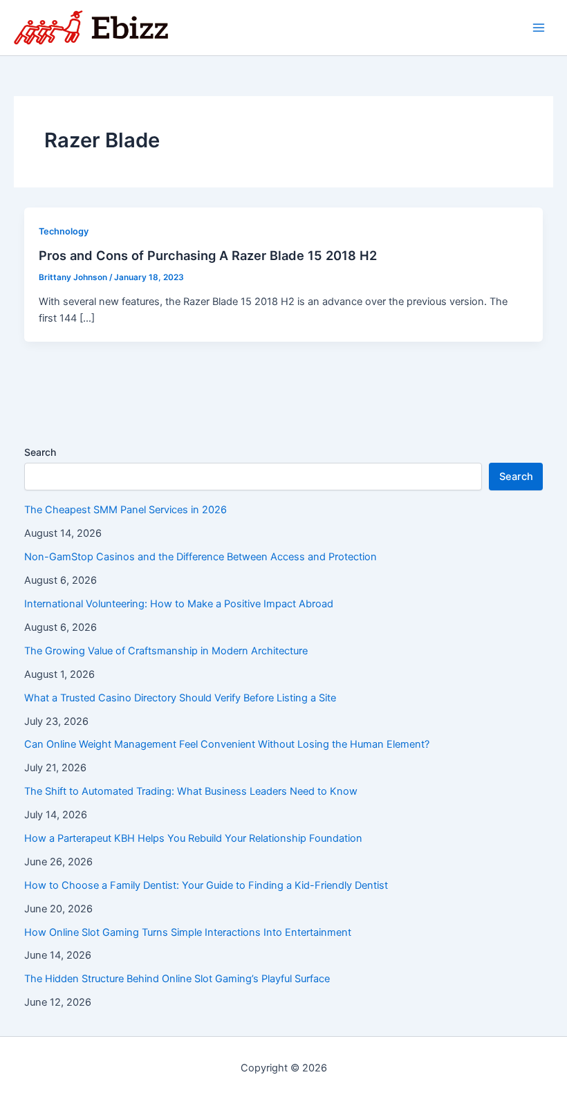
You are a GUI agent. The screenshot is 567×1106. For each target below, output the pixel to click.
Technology (64, 231)
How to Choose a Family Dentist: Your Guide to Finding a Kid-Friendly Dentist (206, 885)
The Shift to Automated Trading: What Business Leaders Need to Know (190, 791)
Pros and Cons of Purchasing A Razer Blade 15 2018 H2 (208, 255)
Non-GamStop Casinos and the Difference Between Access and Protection (200, 557)
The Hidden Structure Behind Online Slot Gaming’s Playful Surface (177, 979)
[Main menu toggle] (538, 27)
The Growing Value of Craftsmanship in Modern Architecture (166, 651)
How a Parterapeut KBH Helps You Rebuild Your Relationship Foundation (193, 838)
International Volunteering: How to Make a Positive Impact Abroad (178, 604)
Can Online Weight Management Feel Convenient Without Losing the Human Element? (226, 744)
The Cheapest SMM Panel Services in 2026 (125, 510)
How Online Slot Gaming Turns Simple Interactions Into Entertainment (187, 932)
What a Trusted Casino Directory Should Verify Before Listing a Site (180, 698)
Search (40, 452)
